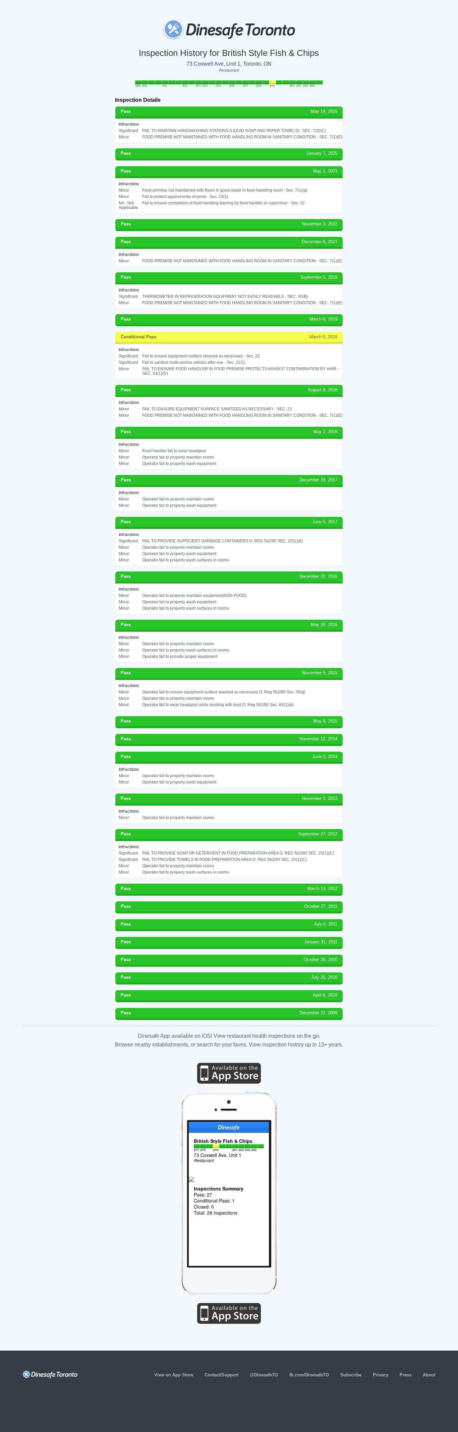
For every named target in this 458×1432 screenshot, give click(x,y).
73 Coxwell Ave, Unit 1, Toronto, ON (229, 64)
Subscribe (350, 1374)
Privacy (380, 1374)
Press (405, 1374)
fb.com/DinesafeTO (309, 1374)
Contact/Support (221, 1374)
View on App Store (173, 1374)
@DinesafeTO (264, 1374)
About (429, 1374)
